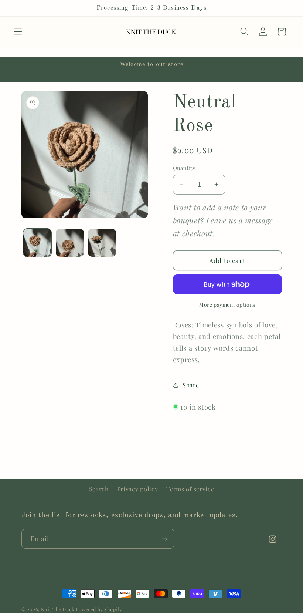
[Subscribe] (164, 539)
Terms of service (190, 489)
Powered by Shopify (99, 609)
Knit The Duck (57, 609)
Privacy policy (137, 489)
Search (99, 489)
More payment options (227, 304)
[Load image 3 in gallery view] (102, 243)
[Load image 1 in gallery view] (37, 243)
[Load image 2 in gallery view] (70, 243)
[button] (17, 32)
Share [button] (191, 385)
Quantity (184, 168)
